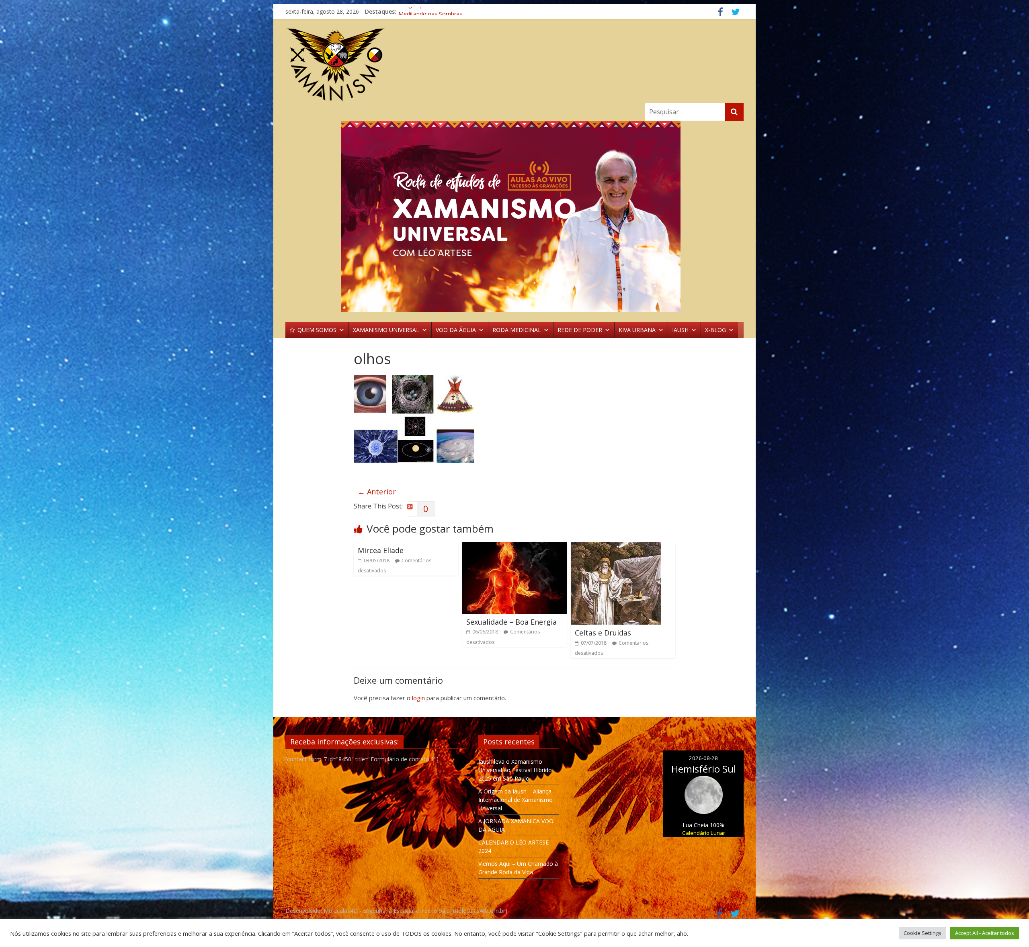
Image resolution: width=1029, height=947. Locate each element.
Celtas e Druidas (603, 632)
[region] (514, 216)
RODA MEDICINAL (516, 330)
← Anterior (377, 491)
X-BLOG (715, 330)
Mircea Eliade (381, 550)
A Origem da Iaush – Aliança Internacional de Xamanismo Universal (515, 799)
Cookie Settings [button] (922, 933)
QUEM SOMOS (316, 330)
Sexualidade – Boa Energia (511, 622)
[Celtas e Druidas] (616, 547)
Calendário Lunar (703, 832)
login (418, 698)
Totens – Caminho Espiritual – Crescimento (454, 11)
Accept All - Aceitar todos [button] (984, 933)
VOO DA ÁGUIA (456, 330)
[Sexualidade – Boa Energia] (514, 547)
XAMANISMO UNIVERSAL (386, 330)
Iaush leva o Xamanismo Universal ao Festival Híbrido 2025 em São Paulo (515, 770)
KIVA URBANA (637, 330)
